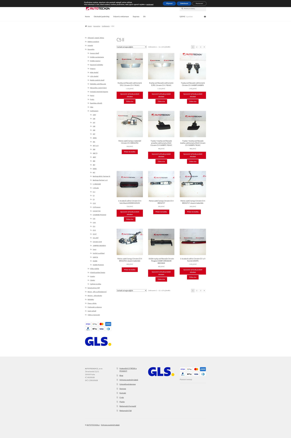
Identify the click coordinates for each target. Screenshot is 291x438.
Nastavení (199, 3)
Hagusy (92, 69)
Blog (121, 375)
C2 (93, 195)
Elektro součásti (93, 42)
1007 (94, 115)
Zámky (92, 280)
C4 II (94, 222)
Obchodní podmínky (101, 16)
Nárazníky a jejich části (98, 88)
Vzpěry (92, 276)
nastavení (149, 5)
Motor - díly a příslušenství (97, 292)
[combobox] (193, 8)
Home (87, 16)
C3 (93, 199)
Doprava (136, 16)
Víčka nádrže (94, 269)
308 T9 (95, 153)
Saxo (94, 249)
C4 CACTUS (96, 211)
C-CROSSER (97, 184)
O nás (121, 397)
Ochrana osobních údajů (128, 380)
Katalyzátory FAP (94, 288)
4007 (94, 157)
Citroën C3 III (97, 242)
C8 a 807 (95, 238)
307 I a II (95, 146)
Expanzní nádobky (96, 65)
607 (94, 172)
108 (94, 126)
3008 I (95, 138)
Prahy (92, 99)
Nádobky (91, 299)
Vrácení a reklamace (121, 16)
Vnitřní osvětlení (99, 253)
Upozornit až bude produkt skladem (129, 95)
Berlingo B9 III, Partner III (101, 176)
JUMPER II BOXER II (99, 246)
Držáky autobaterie (97, 57)
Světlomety (106, 26)
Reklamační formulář (127, 406)
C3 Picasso (96, 207)
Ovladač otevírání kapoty (99, 92)
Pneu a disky (92, 303)
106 (94, 119)
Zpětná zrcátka (95, 284)
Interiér (90, 45)
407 (94, 165)
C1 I (94, 192)
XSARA (95, 261)
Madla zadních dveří (97, 80)
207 (94, 134)
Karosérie (96, 26)
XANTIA (95, 257)
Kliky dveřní (94, 72)
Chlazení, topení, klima (96, 38)
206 (94, 130)
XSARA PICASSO (98, 265)
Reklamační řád (125, 410)
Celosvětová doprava (127, 384)
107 (94, 122)
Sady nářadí (92, 311)
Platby (122, 402)
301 (94, 142)
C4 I (94, 219)
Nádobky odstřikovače (98, 84)
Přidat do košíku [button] (129, 152)
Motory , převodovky (95, 296)
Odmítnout (184, 3)
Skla (91, 107)
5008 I (95, 169)
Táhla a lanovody (94, 315)
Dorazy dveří (94, 53)
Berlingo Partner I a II (100, 180)
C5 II (94, 230)
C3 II (94, 203)
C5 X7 (95, 234)
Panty (92, 96)
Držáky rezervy (95, 61)
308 (94, 149)
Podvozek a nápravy (95, 307)
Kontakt (122, 393)
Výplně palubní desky (97, 272)
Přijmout (169, 3)
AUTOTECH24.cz (93, 425)
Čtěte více (129, 101)
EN (144, 16)
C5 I (94, 226)
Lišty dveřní (94, 76)
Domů (90, 26)
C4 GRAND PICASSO (99, 215)
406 (94, 161)
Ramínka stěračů (96, 103)
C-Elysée (96, 188)
